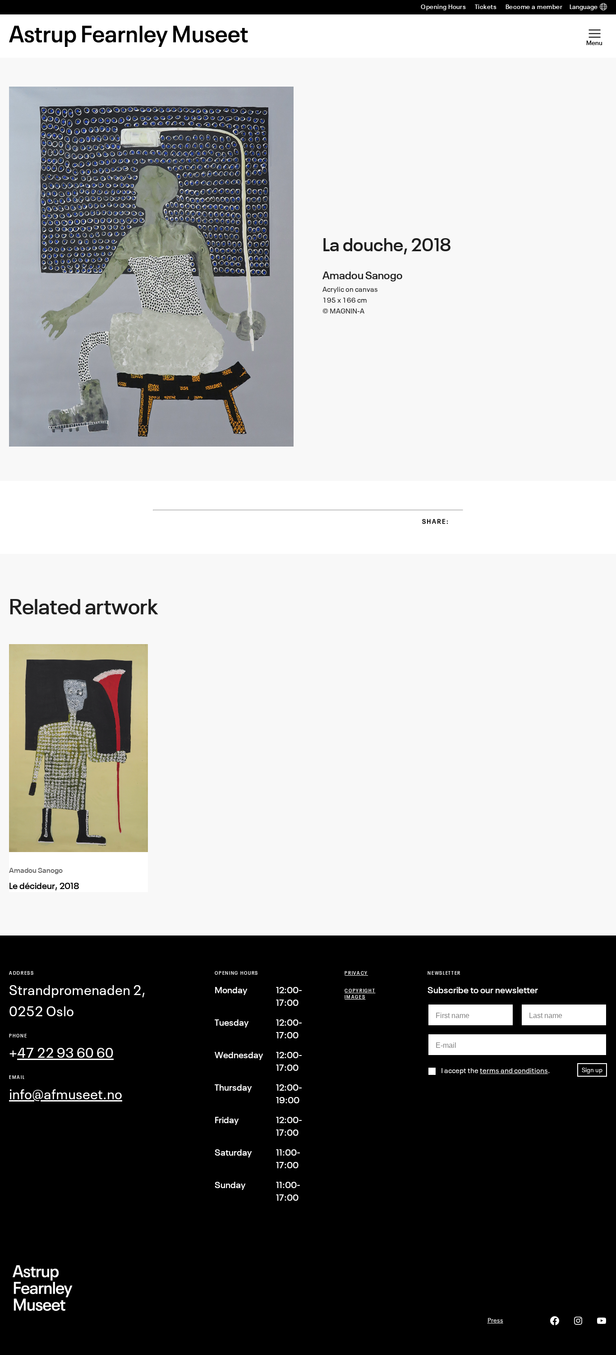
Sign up (592, 1070)
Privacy (356, 973)
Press (495, 1320)
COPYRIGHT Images (360, 993)
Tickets (485, 6)
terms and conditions (514, 1070)
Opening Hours (443, 6)
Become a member (534, 6)
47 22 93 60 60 (65, 1052)
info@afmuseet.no (65, 1094)
